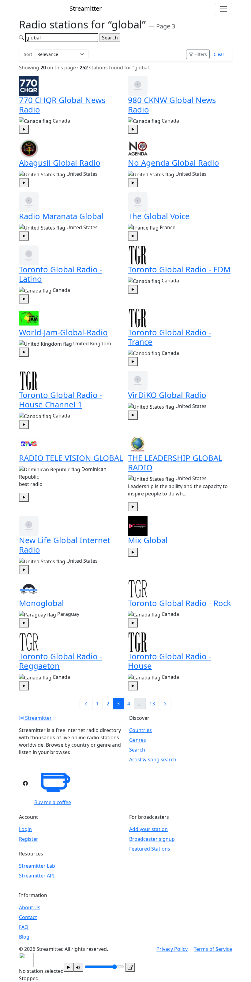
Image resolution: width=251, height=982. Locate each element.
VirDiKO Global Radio (167, 395)
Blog (24, 936)
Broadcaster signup (152, 839)
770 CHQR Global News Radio (62, 105)
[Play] (68, 967)
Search (110, 37)
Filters (200, 54)
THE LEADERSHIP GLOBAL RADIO (175, 463)
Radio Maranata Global (61, 216)
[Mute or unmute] (78, 967)
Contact (28, 917)
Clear (219, 54)
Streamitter (38, 718)
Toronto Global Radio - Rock (179, 603)
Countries (140, 730)
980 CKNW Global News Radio (172, 105)
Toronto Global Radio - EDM (179, 269)
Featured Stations (149, 848)
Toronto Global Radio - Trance (169, 337)
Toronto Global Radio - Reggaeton (60, 661)
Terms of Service (213, 949)
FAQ (23, 927)
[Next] (165, 703)
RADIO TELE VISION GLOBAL (71, 458)
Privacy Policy (172, 949)
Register (28, 839)
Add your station (148, 829)
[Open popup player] (130, 967)
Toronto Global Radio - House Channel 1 (60, 400)
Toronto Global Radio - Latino (60, 274)
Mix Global (148, 540)
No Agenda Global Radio (173, 162)
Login (25, 829)
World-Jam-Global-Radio (63, 332)
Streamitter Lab (37, 865)
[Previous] (86, 703)
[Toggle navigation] (223, 9)
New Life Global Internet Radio (64, 545)
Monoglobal (41, 603)
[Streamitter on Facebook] (25, 783)
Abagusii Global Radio (59, 162)
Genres (137, 740)
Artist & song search (152, 759)
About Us (29, 907)
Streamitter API (36, 875)
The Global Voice (159, 216)
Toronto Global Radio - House (169, 661)
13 (152, 703)
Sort (28, 54)
